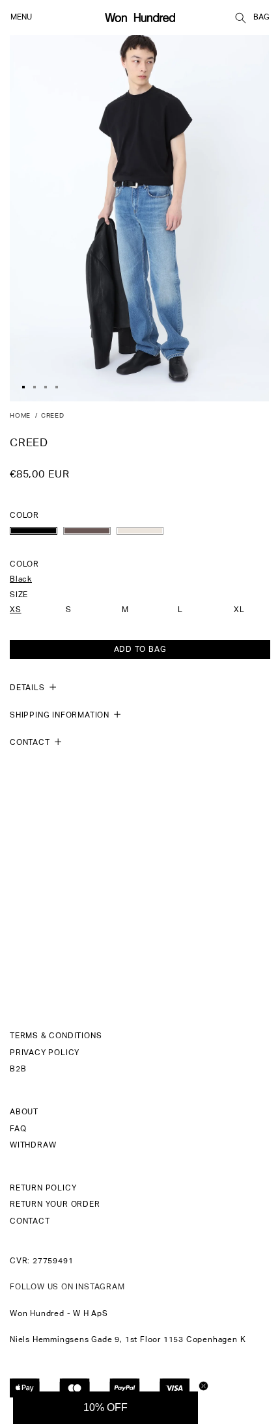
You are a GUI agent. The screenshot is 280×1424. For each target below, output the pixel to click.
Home (20, 415)
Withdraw (33, 1145)
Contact (30, 1222)
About (24, 1112)
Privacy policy (44, 1053)
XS (15, 610)
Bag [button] (261, 17)
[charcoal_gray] (87, 531)
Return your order (55, 1205)
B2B (18, 1069)
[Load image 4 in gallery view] (56, 387)
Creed (52, 415)
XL (239, 610)
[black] (33, 531)
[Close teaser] (203, 1386)
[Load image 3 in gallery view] (45, 387)
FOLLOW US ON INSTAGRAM (67, 1287)
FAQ (18, 1129)
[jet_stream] (140, 531)
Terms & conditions (56, 1036)
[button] (240, 17)
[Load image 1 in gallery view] (23, 387)
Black (21, 580)
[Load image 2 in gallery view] (34, 387)
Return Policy (43, 1188)
